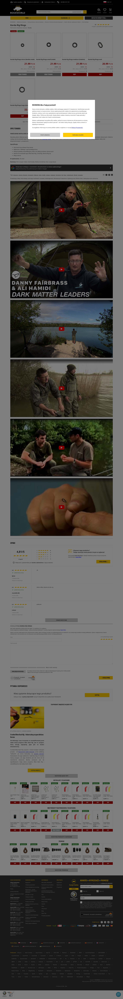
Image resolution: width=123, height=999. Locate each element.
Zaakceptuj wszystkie (77, 135)
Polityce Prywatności (77, 127)
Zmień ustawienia (45, 135)
